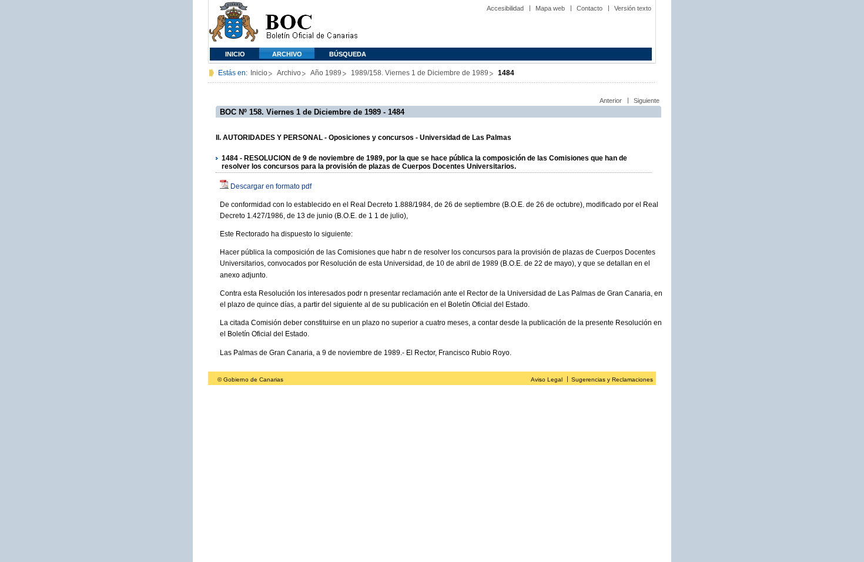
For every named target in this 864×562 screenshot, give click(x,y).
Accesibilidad (505, 8)
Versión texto (632, 8)
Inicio (235, 54)
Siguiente (646, 100)
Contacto (589, 8)
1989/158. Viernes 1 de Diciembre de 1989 (419, 73)
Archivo (287, 54)
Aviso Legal (546, 379)
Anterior (611, 100)
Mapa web (550, 8)
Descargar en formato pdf (271, 186)
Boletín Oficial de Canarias (311, 24)
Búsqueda (347, 54)
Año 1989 (325, 73)
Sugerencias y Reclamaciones (612, 379)
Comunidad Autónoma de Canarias (234, 24)
